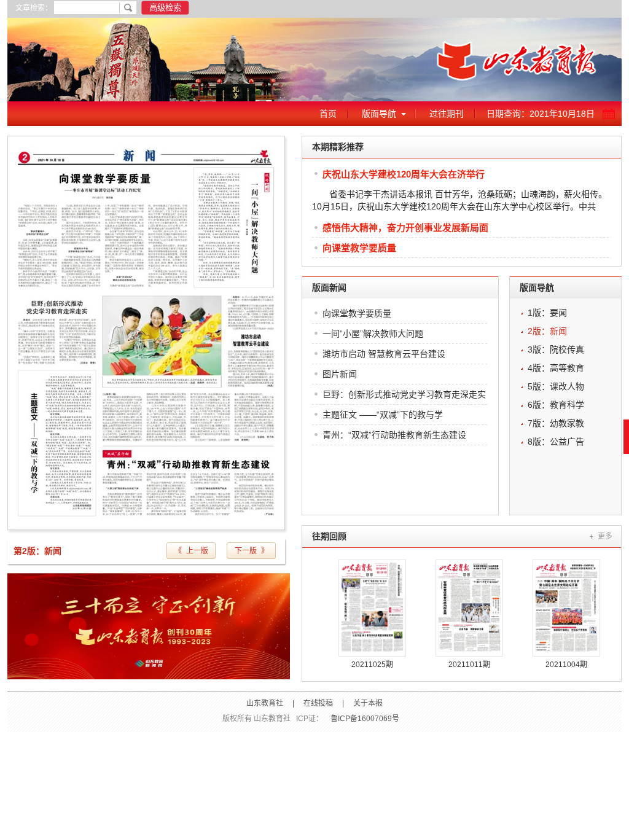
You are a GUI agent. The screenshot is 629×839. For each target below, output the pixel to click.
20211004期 (566, 664)
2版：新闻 (547, 331)
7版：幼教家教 (556, 423)
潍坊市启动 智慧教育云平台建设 (383, 354)
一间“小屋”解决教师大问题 (372, 333)
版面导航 (379, 114)
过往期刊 (446, 114)
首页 (328, 114)
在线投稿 (318, 703)
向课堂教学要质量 (359, 248)
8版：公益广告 (556, 442)
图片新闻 (339, 374)
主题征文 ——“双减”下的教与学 (382, 414)
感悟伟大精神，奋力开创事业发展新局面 (405, 227)
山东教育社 (264, 703)
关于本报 (368, 703)
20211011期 (469, 664)
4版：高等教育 (556, 368)
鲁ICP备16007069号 (364, 718)
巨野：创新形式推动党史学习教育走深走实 (404, 394)
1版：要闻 (547, 313)
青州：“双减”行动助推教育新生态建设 (394, 435)
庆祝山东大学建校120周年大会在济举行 (403, 174)
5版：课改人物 (556, 386)
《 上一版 (191, 551)
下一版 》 (251, 551)
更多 (605, 536)
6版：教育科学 (556, 405)
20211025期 (372, 664)
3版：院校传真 (556, 349)
